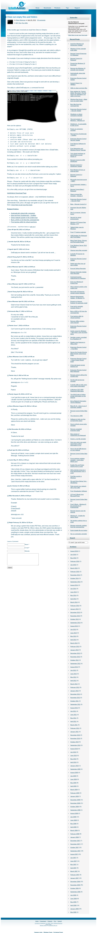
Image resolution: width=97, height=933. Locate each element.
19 (8, 495)
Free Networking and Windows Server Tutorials (78, 149)
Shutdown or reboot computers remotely (76, 114)
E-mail (27, 547)
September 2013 (75, 622)
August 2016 (74, 551)
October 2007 (74, 847)
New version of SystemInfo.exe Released (78, 434)
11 (8, 356)
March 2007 (74, 871)
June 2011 (73, 714)
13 (8, 394)
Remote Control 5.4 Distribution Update (76, 165)
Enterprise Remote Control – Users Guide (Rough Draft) (78, 360)
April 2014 (73, 599)
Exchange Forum (58, 932)
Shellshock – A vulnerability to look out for (78, 124)
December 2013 (75, 612)
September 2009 (75, 769)
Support (77, 8)
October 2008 (74, 806)
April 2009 (73, 786)
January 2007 (74, 878)
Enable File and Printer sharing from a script (77, 465)
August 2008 (74, 813)
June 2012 (73, 674)
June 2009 (73, 779)
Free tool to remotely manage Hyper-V (76, 307)
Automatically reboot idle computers (23, 213)
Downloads (47, 8)
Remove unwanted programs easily (76, 429)
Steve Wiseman (20, 20)
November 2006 (75, 885)
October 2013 (74, 619)
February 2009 (74, 793)
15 (8, 429)
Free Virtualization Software (78, 491)
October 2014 (74, 578)
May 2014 (73, 595)
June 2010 (73, 755)
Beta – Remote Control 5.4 (78, 204)
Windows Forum (48, 932)
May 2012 (73, 677)
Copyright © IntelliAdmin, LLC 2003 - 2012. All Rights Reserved (48, 923)
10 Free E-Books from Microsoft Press (77, 495)
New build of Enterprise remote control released (77, 292)
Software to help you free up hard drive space (77, 419)
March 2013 (74, 643)
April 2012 (73, 680)
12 (8, 375)
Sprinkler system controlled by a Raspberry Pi (78, 338)
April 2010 (73, 762)
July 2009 (73, 776)
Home (37, 8)
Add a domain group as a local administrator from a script (78, 471)
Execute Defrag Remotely (78, 268)
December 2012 (75, 653)
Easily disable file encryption (78, 530)
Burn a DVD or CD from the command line (78, 312)
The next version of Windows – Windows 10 (77, 119)
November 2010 (75, 738)
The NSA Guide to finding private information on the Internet (78, 396)
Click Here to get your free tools (77, 35)
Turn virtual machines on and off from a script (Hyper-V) (77, 155)
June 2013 (73, 633)
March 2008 (74, 830)
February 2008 (74, 834)
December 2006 (75, 881)
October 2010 (74, 742)
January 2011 (74, 731)
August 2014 (74, 585)
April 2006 (73, 905)
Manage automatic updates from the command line (78, 526)
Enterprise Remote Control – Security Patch (78, 200)
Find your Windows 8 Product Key (76, 282)
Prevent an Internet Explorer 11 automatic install (78, 302)
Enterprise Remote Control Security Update (78, 139)
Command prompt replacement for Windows (78, 277)
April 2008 (73, 827)
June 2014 (73, 592)
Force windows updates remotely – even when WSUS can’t (77, 460)
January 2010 (74, 765)
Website (27, 551)
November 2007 (75, 844)
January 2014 (74, 609)
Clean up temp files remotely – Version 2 (76, 195)
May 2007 (73, 864)
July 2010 (73, 752)
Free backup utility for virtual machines (76, 316)
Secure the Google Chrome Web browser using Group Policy (78, 353)
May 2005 (73, 912)
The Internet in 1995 (76, 415)
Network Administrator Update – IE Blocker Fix (77, 297)
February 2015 (74, 571)
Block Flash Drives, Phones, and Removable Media (78, 241)
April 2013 (73, 639)
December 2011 (75, 694)
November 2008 (75, 803)
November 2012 (75, 656)
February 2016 (74, 561)
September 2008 (75, 810)
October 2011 (74, 701)
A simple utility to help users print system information (78, 385)
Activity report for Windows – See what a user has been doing (78, 332)
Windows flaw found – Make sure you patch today (78, 100)
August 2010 (74, 748)
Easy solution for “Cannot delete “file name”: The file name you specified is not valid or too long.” (78, 94)
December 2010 (75, 735)
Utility (26, 23)
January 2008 (74, 837)
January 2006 (74, 909)
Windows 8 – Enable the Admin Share (77, 516)
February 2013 (74, 646)
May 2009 (73, 783)
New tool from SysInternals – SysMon (23, 215)
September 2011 (75, 704)
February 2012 (74, 687)
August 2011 (74, 708)
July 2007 (73, 857)
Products (57, 8)
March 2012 (74, 684)
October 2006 (74, 888)
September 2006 (75, 892)
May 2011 (73, 718)
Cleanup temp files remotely (78, 250)
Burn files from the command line (75, 105)
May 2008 (73, 823)
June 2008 (73, 820)
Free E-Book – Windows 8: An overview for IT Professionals (78, 506)
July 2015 (73, 565)
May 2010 (73, 759)
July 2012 (73, 670)
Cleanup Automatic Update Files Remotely (78, 272)
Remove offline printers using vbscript (77, 321)
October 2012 (74, 660)
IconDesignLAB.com (52, 925)
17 (8, 460)
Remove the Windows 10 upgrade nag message (77, 69)
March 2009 (74, 789)
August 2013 (74, 626)
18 (8, 486)
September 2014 (75, 582)
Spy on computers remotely (78, 534)
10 (8, 325)
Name (27, 544)
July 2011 (73, 711)
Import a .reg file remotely (78, 439)
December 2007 (75, 840)
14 (8, 406)
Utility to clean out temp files (78, 88)
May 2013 (73, 636)
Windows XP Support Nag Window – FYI (78, 223)
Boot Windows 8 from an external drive (77, 170)
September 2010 (75, 745)
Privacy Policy (49, 924)
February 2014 (74, 605)
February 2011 (74, 728)
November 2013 (75, 616)
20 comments (41, 20)
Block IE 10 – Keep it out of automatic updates (78, 406)
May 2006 (73, 902)
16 (8, 450)
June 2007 (73, 861)
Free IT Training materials (78, 232)
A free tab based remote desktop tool (77, 365)
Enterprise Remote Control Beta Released (78, 370)
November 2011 (75, 697)
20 (8, 522)
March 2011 (73, 725)
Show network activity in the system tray (24, 217)
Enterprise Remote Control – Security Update (78, 109)
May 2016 (73, 558)
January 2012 (74, 691)
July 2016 (73, 554)
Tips (67, 8)
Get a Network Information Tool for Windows (78, 401)
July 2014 (73, 588)
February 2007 (74, 874)
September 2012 (75, 663)
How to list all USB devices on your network (78, 449)
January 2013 (74, 650)
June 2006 (73, 898)
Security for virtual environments (75, 218)
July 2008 (73, 817)
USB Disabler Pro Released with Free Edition (78, 236)
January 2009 (74, 796)
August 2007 (74, 854)
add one (32, 226)
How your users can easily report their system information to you (78, 443)
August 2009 (74, 772)
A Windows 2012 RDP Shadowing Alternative (77, 390)
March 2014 (74, 602)
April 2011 (73, 721)
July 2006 (73, 895)
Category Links (38, 932)
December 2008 (75, 800)
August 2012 (74, 667)
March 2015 (74, 568)
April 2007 (73, 868)
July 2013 (73, 629)
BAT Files (18, 23)
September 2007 (75, 851)
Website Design (43, 925)
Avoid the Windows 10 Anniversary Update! (77, 44)
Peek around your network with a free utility (78, 486)
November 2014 (75, 575)
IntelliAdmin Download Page (16, 193)
